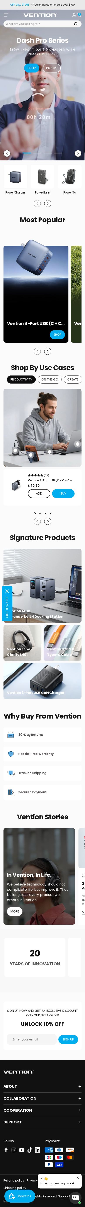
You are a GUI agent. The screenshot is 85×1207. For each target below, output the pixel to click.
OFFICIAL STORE (19, 5)
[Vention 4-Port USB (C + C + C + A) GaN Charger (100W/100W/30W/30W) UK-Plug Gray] (15, 485)
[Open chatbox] (75, 1198)
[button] (63, 493)
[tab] (21, 379)
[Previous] (6, 153)
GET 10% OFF (7, 607)
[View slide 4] (50, 513)
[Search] (76, 23)
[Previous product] (37, 351)
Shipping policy (14, 1188)
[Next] (78, 153)
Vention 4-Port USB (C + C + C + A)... (50, 480)
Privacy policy (37, 1180)
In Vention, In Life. (29, 875)
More (14, 911)
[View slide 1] (34, 513)
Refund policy (13, 1180)
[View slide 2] (39, 513)
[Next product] (47, 351)
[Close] (7, 591)
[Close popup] (77, 1177)
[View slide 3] (45, 513)
